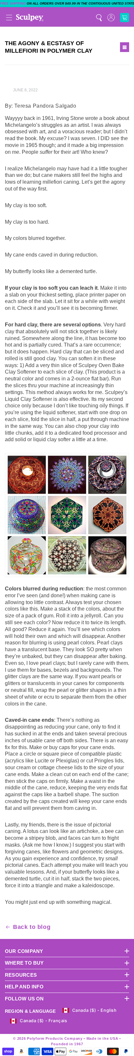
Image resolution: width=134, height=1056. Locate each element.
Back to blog (31, 927)
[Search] (99, 17)
